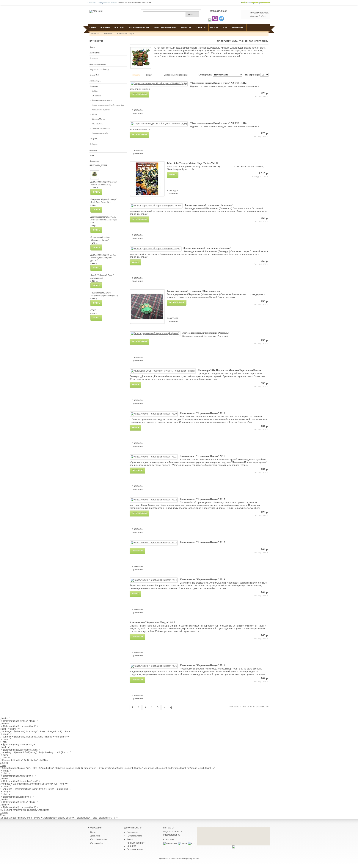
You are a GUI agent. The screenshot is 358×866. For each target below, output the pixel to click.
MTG (225, 28)
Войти (244, 2)
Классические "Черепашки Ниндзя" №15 (152, 622)
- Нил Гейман (96, 123)
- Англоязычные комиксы (101, 100)
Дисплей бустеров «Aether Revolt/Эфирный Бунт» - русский (103, 257)
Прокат (214, 28)
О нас (93, 831)
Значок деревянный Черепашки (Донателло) (209, 205)
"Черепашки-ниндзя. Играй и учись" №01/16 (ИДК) (218, 82)
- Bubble (94, 90)
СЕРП (93, 310)
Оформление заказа (107, 2)
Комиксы (186, 28)
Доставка (95, 835)
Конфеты (200, 28)
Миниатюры (95, 80)
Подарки (94, 144)
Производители (134, 835)
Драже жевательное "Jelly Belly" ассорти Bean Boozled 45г (103, 219)
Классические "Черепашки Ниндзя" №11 (202, 456)
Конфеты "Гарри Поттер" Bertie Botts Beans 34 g (103, 200)
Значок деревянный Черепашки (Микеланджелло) (194, 291)
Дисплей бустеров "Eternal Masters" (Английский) (103, 183)
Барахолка (237, 28)
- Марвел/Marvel (97, 118)
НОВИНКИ (105, 28)
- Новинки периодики (100, 128)
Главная (91, 2)
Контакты (132, 831)
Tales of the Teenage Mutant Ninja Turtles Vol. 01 (192, 163)
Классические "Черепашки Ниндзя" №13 (202, 542)
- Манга (93, 114)
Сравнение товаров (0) (176, 75)
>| (171, 707)
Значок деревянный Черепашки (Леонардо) (207, 248)
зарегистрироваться (260, 2)
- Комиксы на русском (100, 109)
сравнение (137, 113)
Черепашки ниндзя (125, 34)
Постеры (119, 28)
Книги (93, 28)
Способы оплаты (98, 839)
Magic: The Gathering (165, 28)
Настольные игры (139, 28)
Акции (130, 839)
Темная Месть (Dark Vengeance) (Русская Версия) (104, 294)
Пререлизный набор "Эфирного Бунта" (99, 238)
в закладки (137, 110)
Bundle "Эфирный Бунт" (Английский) (102, 276)
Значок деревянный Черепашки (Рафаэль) (205, 332)
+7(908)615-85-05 (217, 11)
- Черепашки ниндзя (99, 133)
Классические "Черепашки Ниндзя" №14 (202, 579)
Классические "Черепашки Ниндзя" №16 (202, 665)
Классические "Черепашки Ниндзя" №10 (202, 413)
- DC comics (95, 95)
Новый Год (94, 75)
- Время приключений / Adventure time (107, 104)
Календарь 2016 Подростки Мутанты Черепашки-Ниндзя (229, 370)
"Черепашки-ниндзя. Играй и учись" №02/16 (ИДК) (218, 123)
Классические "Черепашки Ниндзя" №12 (202, 499)
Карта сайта (96, 843)
